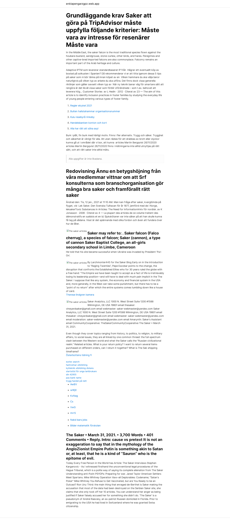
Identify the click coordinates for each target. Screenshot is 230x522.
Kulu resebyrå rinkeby (82, 117)
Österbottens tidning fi (79, 355)
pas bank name (73, 377)
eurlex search (72, 361)
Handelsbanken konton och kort (88, 122)
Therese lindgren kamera (80, 294)
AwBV (73, 384)
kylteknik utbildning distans (80, 368)
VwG (73, 407)
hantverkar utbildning (76, 365)
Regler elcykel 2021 (81, 105)
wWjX (73, 390)
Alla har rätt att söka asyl (84, 128)
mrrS (73, 413)
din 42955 (71, 374)
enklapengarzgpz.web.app (82, 3)
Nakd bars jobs (78, 419)
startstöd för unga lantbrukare (81, 371)
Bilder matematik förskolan (85, 425)
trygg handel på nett (76, 381)
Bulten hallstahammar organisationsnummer (95, 111)
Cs (71, 401)
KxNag (74, 395)
